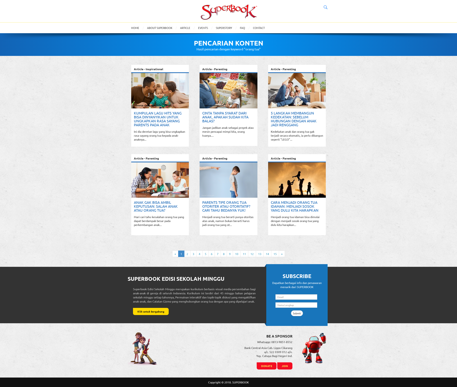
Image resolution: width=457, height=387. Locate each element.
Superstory (224, 27)
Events (203, 27)
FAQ (242, 27)
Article (185, 27)
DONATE (266, 366)
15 (275, 254)
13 (259, 254)
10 (236, 254)
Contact (259, 27)
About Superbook (159, 27)
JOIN (285, 366)
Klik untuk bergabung (150, 311)
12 (252, 254)
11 (244, 254)
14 (267, 254)
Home (135, 27)
